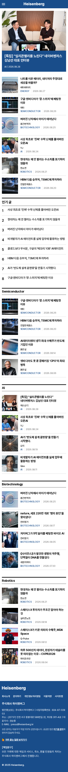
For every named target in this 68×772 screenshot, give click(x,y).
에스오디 (24, 405)
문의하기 (17, 696)
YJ (21, 148)
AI (5, 66)
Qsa (22, 466)
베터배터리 (25, 87)
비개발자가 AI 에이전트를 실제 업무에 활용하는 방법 (36, 238)
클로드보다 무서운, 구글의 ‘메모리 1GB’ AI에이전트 (36, 248)
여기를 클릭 (58, 729)
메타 (22, 107)
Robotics (26, 171)
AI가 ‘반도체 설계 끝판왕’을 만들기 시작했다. (32, 268)
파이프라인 (25, 658)
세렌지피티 (25, 562)
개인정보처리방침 (32, 696)
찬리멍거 (24, 522)
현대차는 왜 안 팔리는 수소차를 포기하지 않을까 (34, 219)
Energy (25, 91)
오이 (22, 445)
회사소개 (6, 696)
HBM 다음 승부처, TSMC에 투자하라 (41, 179)
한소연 (23, 168)
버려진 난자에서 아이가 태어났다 (38, 119)
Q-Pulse (24, 638)
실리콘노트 (25, 618)
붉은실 (23, 349)
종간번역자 (25, 124)
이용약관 (48, 696)
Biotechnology (30, 127)
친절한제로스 (26, 184)
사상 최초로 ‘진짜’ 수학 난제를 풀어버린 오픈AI (33, 209)
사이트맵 (59, 696)
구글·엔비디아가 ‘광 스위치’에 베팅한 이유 (30, 277)
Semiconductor (30, 111)
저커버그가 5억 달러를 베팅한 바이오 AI (42, 533)
